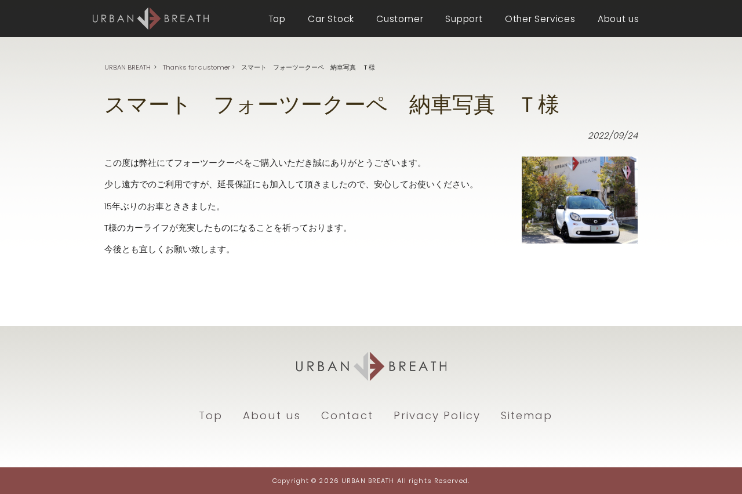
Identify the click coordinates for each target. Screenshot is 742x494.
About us (272, 415)
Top (211, 415)
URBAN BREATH (127, 67)
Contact (347, 415)
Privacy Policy (437, 415)
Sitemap (526, 415)
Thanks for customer (196, 67)
